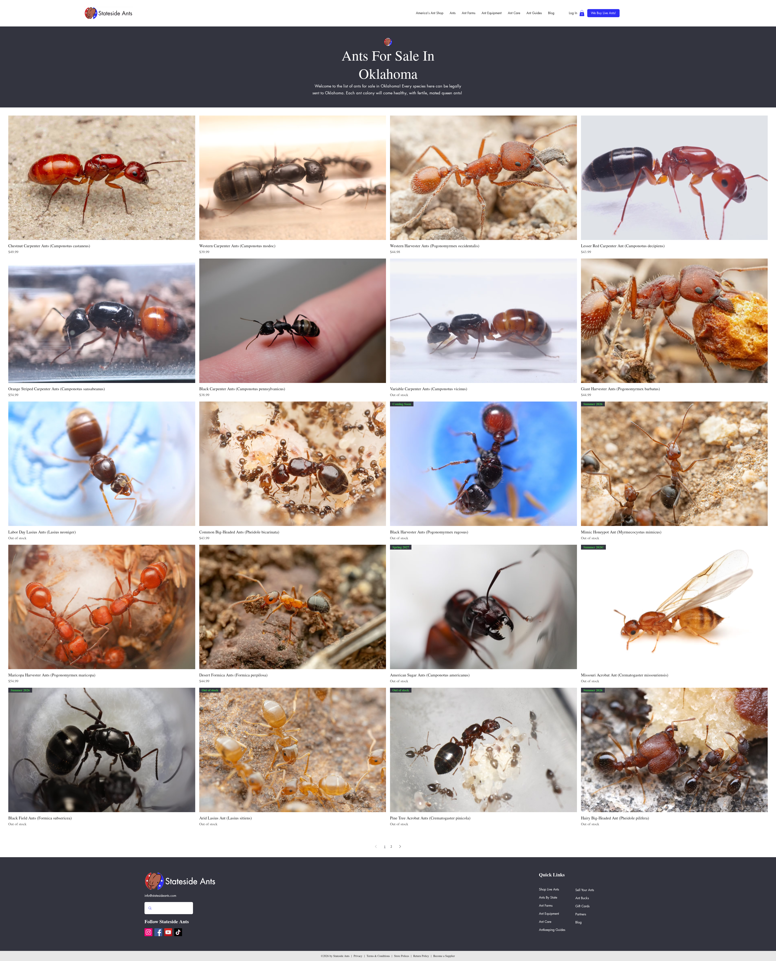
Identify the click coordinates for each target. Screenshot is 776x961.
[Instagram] (148, 932)
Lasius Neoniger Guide (570, 935)
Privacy (358, 956)
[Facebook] (158, 932)
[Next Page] (400, 846)
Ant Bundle (560, 935)
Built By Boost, (574, 939)
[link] (581, 13)
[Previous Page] (375, 846)
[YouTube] (168, 932)
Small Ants (585, 935)
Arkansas (554, 935)
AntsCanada (542, 935)
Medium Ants (596, 935)
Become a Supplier (444, 956)
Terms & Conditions (378, 956)
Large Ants (579, 935)
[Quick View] (101, 178)
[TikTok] (178, 932)
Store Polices (401, 956)
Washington (548, 935)
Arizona (590, 935)
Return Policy (421, 956)
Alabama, (603, 935)
